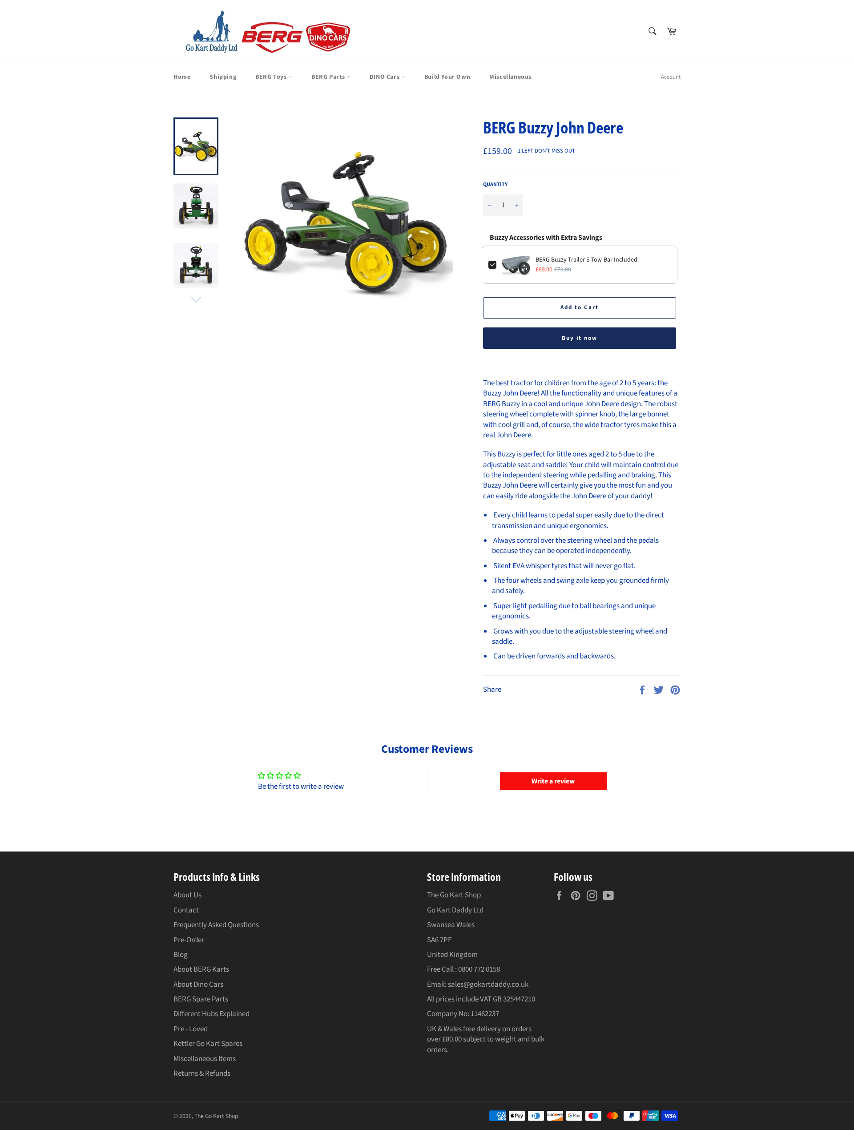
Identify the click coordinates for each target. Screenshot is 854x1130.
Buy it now (580, 338)
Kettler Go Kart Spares (207, 1043)
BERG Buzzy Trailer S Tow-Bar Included (586, 259)
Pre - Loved (190, 1029)
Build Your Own (447, 77)
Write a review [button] (553, 781)
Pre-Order (188, 940)
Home (181, 77)
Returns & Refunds (201, 1073)
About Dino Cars (198, 984)
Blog (180, 954)
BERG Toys (271, 77)
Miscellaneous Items (204, 1058)
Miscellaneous (510, 77)
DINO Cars (385, 77)
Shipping (222, 77)
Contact (186, 910)
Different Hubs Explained (211, 1014)
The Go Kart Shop (216, 1116)
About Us (187, 895)
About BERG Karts (201, 969)
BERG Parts (328, 77)
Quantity (495, 184)
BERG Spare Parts (200, 999)
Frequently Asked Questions (216, 925)
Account (671, 77)
